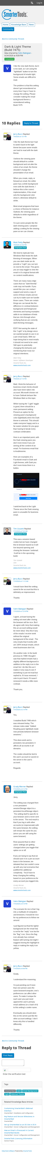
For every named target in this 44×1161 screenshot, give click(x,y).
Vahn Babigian (24, 53)
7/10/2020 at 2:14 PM (20, 709)
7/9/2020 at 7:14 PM (20, 379)
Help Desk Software (8, 1151)
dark (19, 1091)
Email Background (30, 1091)
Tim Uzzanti (18, 529)
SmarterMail (10, 1091)
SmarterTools (27, 1151)
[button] (32, 3)
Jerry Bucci (18, 134)
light (7, 1094)
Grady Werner (19, 786)
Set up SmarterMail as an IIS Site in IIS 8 (20, 1125)
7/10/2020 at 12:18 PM (20, 611)
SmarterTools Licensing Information (18, 1138)
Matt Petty (18, 242)
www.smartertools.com (22, 365)
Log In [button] (39, 3)
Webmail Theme (17, 1094)
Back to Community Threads (13, 39)
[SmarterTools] (14, 14)
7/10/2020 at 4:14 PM (20, 904)
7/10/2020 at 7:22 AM (20, 531)
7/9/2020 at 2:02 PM (20, 245)
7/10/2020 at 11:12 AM (20, 581)
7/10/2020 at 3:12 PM (20, 789)
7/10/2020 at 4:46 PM (20, 968)
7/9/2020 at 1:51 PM (20, 136)
